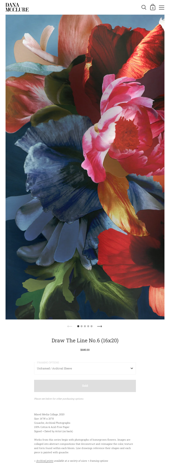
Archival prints (44, 460)
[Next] (100, 325)
